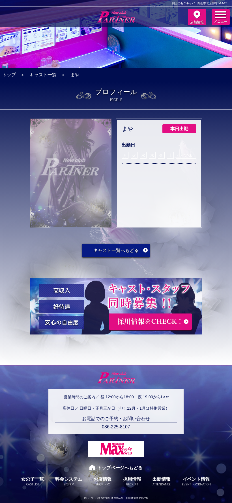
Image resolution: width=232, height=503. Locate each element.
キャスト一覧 (43, 74)
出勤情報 (161, 481)
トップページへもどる (120, 467)
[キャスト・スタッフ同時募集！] (116, 333)
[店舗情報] (197, 17)
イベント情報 (196, 481)
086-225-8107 (116, 427)
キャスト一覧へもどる (116, 250)
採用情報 (132, 481)
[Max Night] (116, 449)
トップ (9, 74)
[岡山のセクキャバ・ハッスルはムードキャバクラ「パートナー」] (116, 19)
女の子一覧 (32, 481)
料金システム (68, 481)
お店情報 (103, 481)
